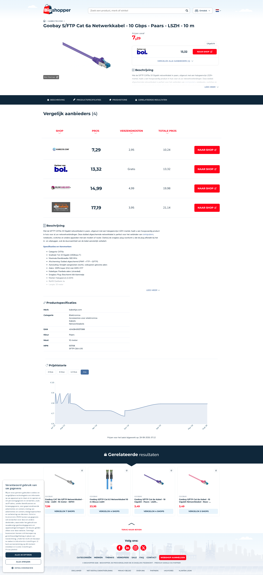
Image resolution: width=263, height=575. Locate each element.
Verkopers (123, 557)
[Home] (45, 21)
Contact (151, 557)
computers (190, 82)
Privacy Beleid (124, 571)
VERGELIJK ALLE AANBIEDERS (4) (174, 61)
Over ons (140, 571)
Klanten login (185, 571)
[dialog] (23, 526)
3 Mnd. (50, 372)
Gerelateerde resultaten (152, 100)
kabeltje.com (55, 21)
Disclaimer (76, 571)
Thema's (109, 557)
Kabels (72, 321)
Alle (84, 372)
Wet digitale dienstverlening (100, 571)
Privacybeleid (11, 549)
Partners (154, 571)
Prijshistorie (119, 100)
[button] (217, 10)
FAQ (141, 557)
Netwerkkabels (76, 324)
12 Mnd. (74, 372)
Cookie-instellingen (23, 547)
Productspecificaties (89, 100)
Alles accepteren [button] (23, 555)
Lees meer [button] (210, 87)
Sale (134, 557)
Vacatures (168, 571)
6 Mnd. (62, 372)
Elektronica (74, 315)
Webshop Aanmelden (173, 557)
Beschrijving (57, 100)
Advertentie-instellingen (25, 541)
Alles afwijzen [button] (23, 562)
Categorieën (84, 557)
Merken (98, 557)
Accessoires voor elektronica (83, 318)
